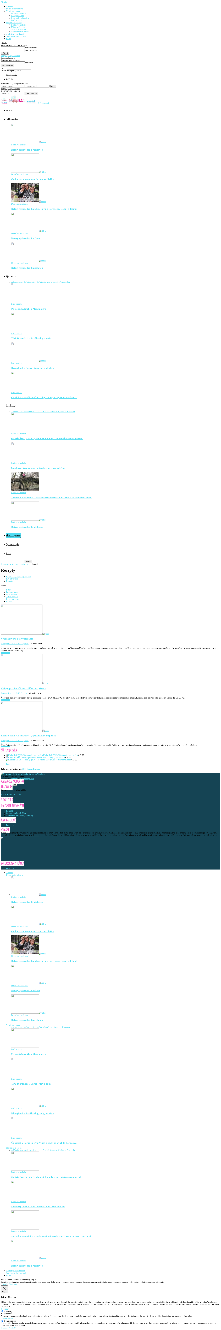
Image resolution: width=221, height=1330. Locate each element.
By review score (12, 599)
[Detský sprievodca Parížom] (28, 231)
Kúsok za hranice (18, 27)
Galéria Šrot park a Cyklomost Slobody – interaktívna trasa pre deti (47, 438)
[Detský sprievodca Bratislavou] (28, 142)
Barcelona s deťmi (18, 13)
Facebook (10, 764)
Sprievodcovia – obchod (16, 36)
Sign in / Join (11, 75)
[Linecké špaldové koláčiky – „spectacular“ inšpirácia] (25, 731)
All (12, 282)
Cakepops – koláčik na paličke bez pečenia (23, 688)
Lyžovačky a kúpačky (20, 18)
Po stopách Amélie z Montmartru (28, 309)
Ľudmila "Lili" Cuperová (18, 644)
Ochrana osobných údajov (16, 813)
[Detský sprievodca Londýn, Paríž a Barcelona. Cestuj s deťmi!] (28, 201)
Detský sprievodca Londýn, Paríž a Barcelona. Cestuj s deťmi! (44, 209)
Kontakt (9, 811)
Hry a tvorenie (12, 579)
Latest (8, 590)
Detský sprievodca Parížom (25, 238)
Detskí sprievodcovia (14, 9)
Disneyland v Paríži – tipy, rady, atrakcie (32, 368)
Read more (5, 653)
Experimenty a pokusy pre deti (18, 576)
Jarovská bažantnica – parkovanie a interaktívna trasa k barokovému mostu (51, 497)
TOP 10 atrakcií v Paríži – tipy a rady (31, 338)
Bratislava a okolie (18, 25)
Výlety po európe (13, 11)
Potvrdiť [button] (5, 1284)
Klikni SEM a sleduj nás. (11, 794)
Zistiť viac (13, 1284)
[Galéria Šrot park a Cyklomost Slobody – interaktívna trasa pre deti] (25, 431)
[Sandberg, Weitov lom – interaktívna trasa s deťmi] (25, 461)
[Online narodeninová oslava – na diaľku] (28, 172)
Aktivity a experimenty (15, 34)
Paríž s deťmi (16, 20)
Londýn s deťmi (17, 16)
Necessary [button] (5, 1309)
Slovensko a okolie (13, 22)
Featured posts (12, 592)
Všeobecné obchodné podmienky (19, 815)
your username (31, 48)
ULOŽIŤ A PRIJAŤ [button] (9, 1328)
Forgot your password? (10, 56)
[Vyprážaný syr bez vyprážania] (25, 634)
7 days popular (12, 597)
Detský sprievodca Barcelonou (27, 268)
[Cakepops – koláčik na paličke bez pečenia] (25, 683)
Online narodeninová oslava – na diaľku (32, 179)
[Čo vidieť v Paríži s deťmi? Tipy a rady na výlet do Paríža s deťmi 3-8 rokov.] (25, 390)
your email (29, 63)
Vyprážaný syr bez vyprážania (17, 638)
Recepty (9, 581)
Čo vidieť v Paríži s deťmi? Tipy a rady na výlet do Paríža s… (44, 397)
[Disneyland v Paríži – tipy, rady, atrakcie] (28, 361)
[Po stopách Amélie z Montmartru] (25, 301)
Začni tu (9, 6)
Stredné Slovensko (18, 29)
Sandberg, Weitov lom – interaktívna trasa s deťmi (38, 468)
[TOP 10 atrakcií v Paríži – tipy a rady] (25, 331)
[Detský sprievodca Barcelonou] (28, 261)
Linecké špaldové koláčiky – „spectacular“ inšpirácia (28, 735)
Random (9, 601)
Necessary (8, 1311)
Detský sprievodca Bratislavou (27, 149)
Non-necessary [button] (7, 1318)
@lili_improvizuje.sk (31, 769)
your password (31, 50)
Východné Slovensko (20, 32)
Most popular (11, 594)
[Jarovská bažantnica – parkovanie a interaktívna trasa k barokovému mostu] (25, 490)
